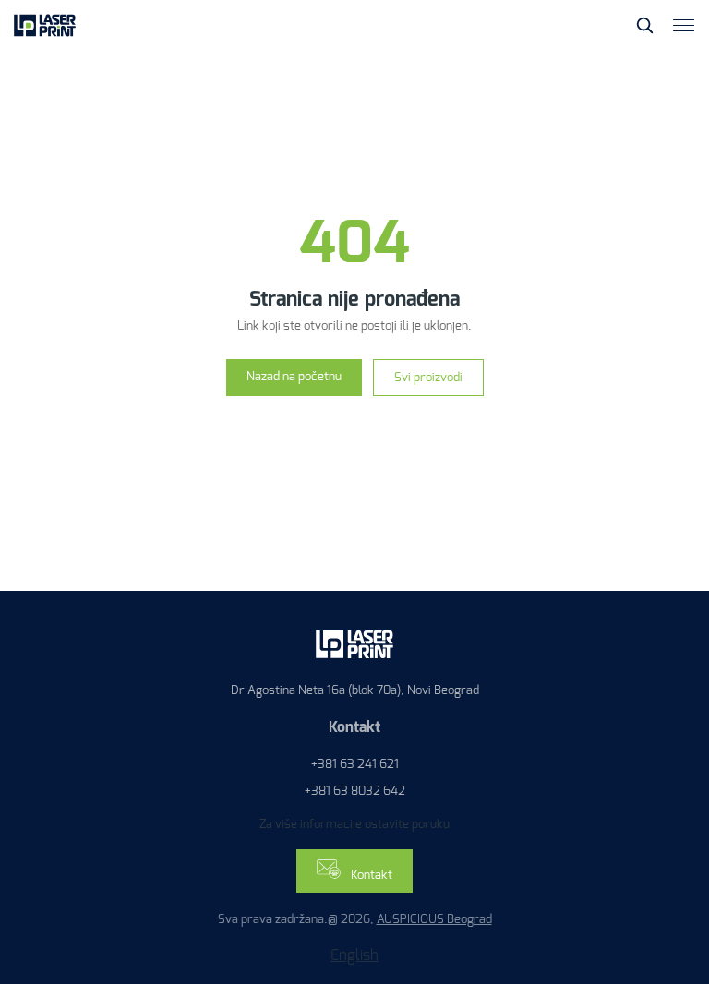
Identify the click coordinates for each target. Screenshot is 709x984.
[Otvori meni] (684, 25)
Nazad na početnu (294, 376)
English (354, 955)
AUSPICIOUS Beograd (434, 919)
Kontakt (370, 874)
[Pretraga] (644, 25)
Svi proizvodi (428, 377)
